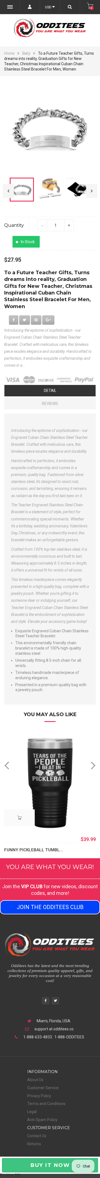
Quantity (14, 225)
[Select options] (19, 817)
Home (9, 53)
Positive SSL (11, 1175)
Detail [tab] (50, 390)
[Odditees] (50, 27)
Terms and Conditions (46, 1103)
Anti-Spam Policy (42, 1119)
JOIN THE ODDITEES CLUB (50, 907)
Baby (26, 53)
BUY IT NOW (50, 1165)
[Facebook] (45, 1001)
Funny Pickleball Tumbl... (33, 849)
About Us (35, 1080)
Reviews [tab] (50, 403)
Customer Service (43, 1088)
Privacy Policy (39, 1096)
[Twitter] (55, 1001)
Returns (34, 1144)
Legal (32, 1111)
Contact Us (36, 1136)
